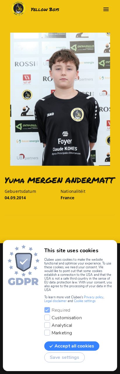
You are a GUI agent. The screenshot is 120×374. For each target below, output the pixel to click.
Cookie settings (85, 301)
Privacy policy (93, 297)
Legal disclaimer (55, 301)
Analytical (62, 325)
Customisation (67, 318)
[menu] (106, 9)
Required (61, 310)
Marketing (62, 333)
